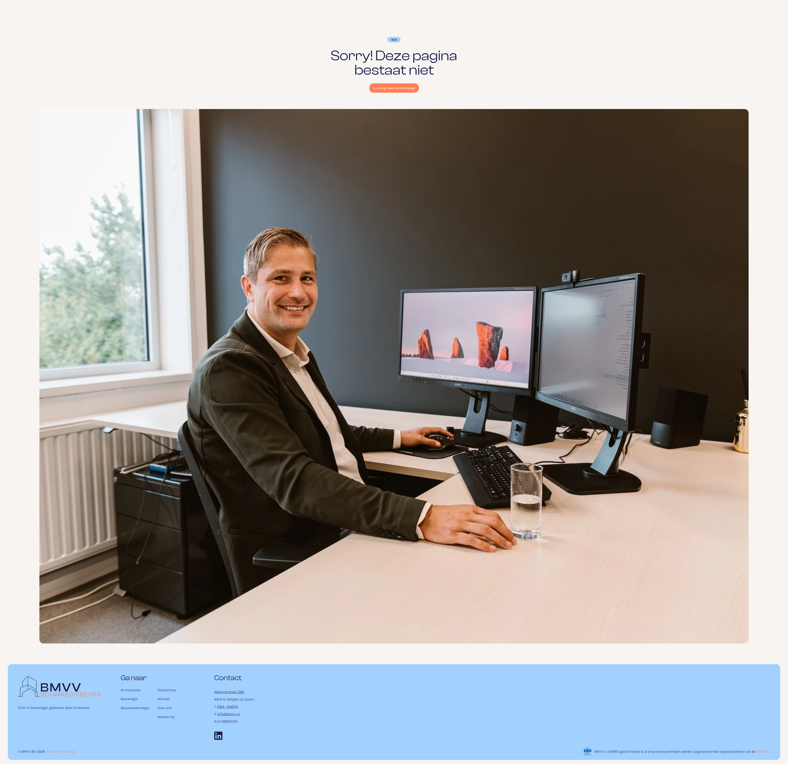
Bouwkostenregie (135, 708)
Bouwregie (129, 699)
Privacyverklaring (61, 751)
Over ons (165, 708)
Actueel (164, 699)
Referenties (167, 690)
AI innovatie (130, 690)
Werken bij (166, 717)
